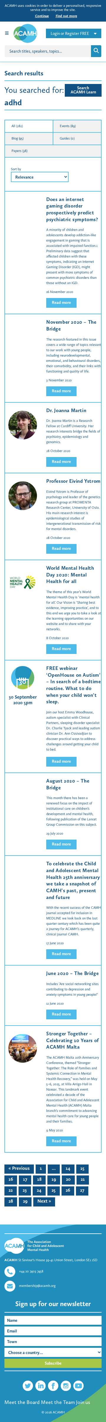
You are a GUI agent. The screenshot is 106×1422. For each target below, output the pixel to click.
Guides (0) (67, 138)
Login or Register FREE (70, 33)
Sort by (16, 169)
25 (54, 1190)
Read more (61, 302)
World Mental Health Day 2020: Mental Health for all (70, 574)
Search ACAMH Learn (83, 90)
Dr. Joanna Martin (66, 410)
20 (68, 1179)
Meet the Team (58, 1402)
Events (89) (68, 126)
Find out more (66, 16)
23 (25, 1190)
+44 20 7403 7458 (31, 1271)
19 (54, 1179)
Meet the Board (22, 1402)
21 (83, 1179)
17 (25, 1179)
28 (11, 1201)
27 (82, 1190)
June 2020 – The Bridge (72, 973)
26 (68, 1190)
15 (82, 1168)
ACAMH (59, 1412)
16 (11, 1179)
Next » (44, 1201)
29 (25, 1201)
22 (11, 1190)
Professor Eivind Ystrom (73, 481)
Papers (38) (19, 151)
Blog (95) (17, 138)
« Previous (19, 1168)
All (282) (17, 126)
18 (39, 1179)
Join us (83, 1402)
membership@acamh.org (37, 1286)
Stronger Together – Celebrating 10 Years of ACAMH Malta (72, 1040)
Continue (42, 16)
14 (68, 1168)
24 (39, 1190)
